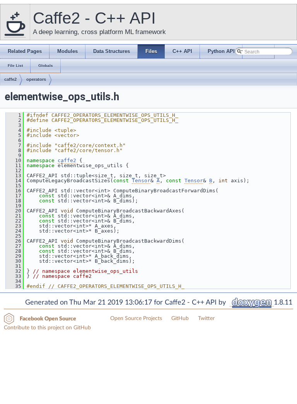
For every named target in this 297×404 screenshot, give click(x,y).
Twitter (206, 318)
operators (36, 79)
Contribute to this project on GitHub (47, 327)
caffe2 (10, 79)
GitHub (180, 318)
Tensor (141, 180)
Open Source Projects (136, 318)
